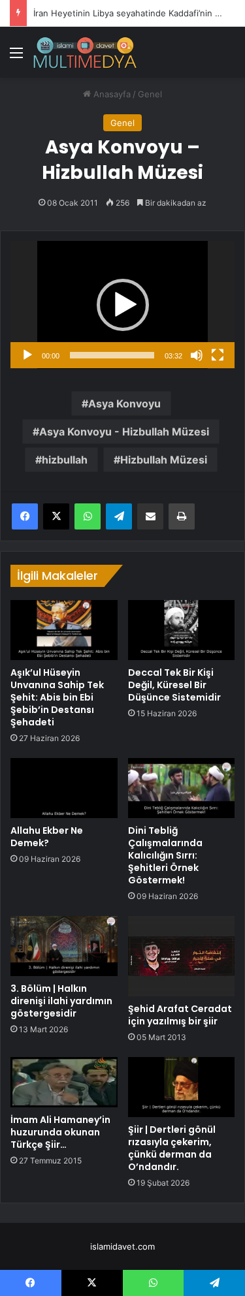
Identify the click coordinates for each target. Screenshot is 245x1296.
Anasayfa (111, 94)
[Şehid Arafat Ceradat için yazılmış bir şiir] (181, 956)
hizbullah (65, 459)
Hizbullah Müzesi (163, 459)
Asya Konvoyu (124, 403)
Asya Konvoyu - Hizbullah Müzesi (124, 431)
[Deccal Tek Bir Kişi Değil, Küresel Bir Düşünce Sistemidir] (181, 630)
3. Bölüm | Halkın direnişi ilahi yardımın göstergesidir (61, 1001)
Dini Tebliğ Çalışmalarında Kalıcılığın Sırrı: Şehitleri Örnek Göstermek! (165, 855)
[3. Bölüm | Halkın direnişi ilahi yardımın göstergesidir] (64, 946)
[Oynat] (27, 355)
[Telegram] (119, 516)
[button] (123, 305)
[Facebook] (25, 516)
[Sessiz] (196, 355)
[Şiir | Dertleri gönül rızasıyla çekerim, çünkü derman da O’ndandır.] (181, 1087)
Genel (150, 94)
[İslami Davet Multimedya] (85, 52)
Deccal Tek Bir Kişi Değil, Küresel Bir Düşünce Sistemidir (174, 685)
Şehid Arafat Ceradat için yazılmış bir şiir (180, 1015)
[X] (56, 516)
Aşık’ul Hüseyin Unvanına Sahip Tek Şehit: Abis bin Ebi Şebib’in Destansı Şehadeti (57, 697)
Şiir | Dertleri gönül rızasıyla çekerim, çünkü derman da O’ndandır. (172, 1148)
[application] (122, 305)
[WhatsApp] (87, 516)
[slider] (112, 355)
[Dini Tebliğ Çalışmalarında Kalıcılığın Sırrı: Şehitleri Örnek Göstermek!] (181, 788)
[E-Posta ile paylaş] (150, 516)
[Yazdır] (182, 516)
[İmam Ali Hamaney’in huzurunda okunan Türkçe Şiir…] (64, 1082)
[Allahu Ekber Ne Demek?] (64, 788)
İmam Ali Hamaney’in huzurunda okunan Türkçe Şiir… (60, 1132)
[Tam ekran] (217, 355)
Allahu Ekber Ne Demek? (46, 836)
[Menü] (16, 57)
